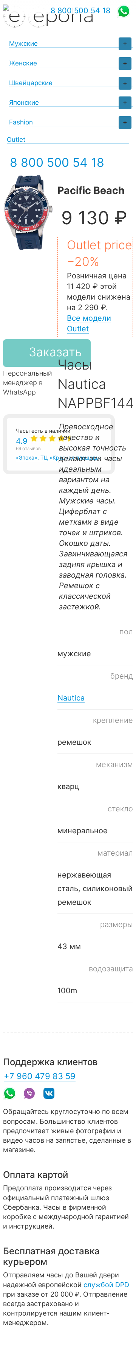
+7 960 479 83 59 (40, 1076)
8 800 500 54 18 (57, 162)
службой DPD (106, 1285)
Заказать (55, 352)
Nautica (71, 697)
